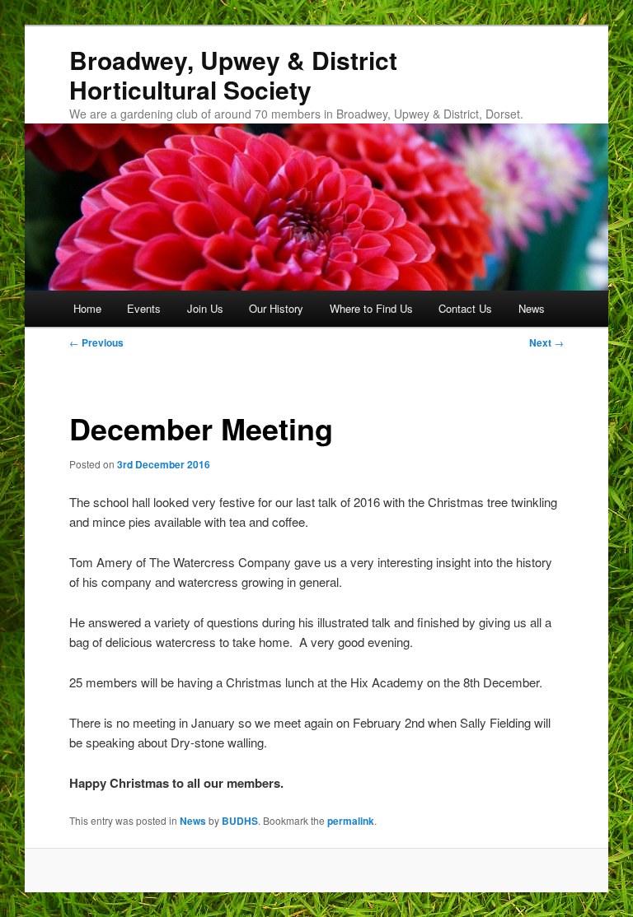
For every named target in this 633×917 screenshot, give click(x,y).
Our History (276, 308)
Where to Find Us (371, 308)
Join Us (205, 308)
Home (87, 308)
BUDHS (240, 820)
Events (144, 308)
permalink (350, 820)
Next (546, 342)
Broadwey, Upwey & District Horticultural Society (233, 74)
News (531, 308)
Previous (96, 342)
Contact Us (465, 308)
